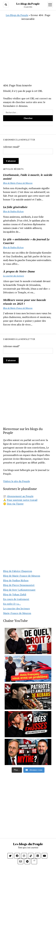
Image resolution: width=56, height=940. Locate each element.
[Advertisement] (28, 49)
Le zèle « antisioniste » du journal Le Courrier (26, 241)
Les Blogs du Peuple (17, 15)
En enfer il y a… (12, 604)
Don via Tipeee (15, 503)
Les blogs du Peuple (28, 3)
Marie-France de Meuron (17, 613)
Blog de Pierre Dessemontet (19, 585)
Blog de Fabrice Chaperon (17, 571)
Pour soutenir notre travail (22, 500)
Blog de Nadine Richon (13, 211)
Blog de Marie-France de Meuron (18, 183)
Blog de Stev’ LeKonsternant (19, 589)
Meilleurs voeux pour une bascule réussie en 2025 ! (24, 301)
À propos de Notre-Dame (19, 271)
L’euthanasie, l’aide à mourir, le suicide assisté (27, 176)
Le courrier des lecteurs (13, 275)
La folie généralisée (15, 207)
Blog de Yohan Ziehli (14, 594)
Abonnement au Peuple (20, 496)
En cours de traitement (16, 599)
